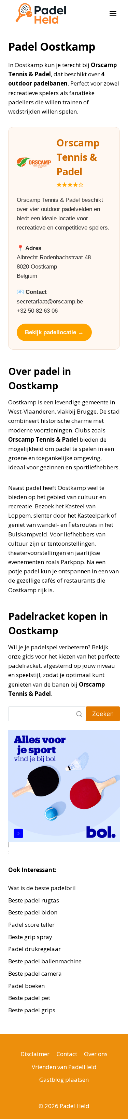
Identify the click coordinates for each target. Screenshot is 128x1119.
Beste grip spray (30, 937)
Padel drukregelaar (34, 949)
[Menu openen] (113, 13)
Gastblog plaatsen (64, 1079)
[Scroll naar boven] (111, 1109)
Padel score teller (31, 924)
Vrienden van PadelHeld (64, 1067)
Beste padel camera (35, 973)
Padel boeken (26, 986)
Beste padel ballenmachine (45, 961)
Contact (67, 1054)
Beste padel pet (29, 998)
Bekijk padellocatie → (54, 332)
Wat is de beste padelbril (42, 888)
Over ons (96, 1054)
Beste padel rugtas (34, 900)
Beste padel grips (31, 1010)
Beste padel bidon (32, 912)
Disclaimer (34, 1054)
